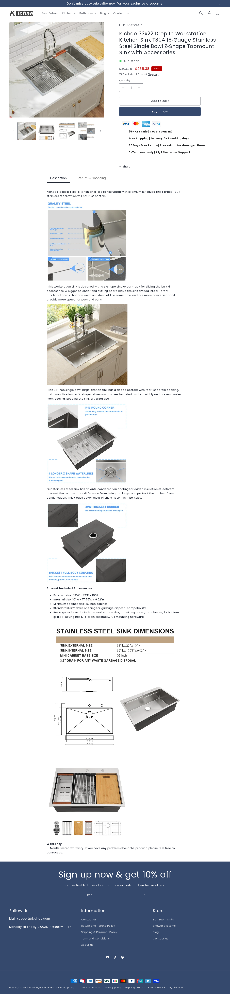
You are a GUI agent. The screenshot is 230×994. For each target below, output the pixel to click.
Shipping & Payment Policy (99, 932)
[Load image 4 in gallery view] (87, 131)
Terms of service (155, 987)
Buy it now (160, 111)
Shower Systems (164, 926)
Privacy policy (113, 987)
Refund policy (66, 987)
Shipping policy (134, 987)
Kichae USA (25, 987)
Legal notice (176, 987)
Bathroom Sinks (163, 919)
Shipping (153, 74)
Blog (156, 932)
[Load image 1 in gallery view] (27, 131)
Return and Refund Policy (98, 926)
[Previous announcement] (10, 3)
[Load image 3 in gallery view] (67, 131)
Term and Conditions (95, 938)
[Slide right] (100, 131)
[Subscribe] (144, 895)
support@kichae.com (33, 919)
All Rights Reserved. (43, 987)
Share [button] (126, 166)
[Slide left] (13, 131)
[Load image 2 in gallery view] (47, 131)
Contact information (90, 987)
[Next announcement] (220, 3)
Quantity (124, 80)
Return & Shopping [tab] (91, 178)
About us (87, 945)
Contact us (89, 919)
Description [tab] (58, 178)
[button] (68, 13)
